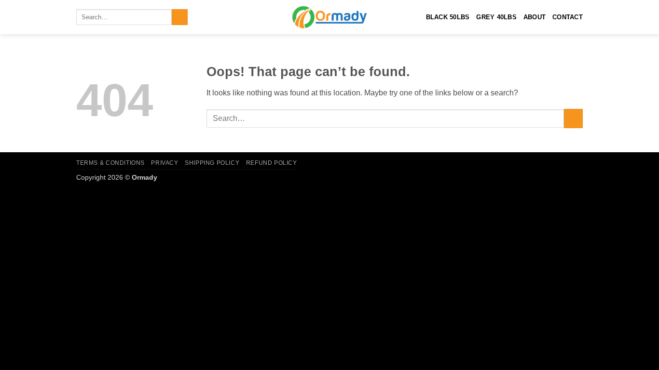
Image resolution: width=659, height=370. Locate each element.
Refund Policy (271, 162)
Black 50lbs (448, 17)
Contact (567, 17)
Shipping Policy (212, 162)
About (534, 17)
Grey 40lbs (496, 17)
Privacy (164, 162)
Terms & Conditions (110, 162)
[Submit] (180, 17)
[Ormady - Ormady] (329, 17)
